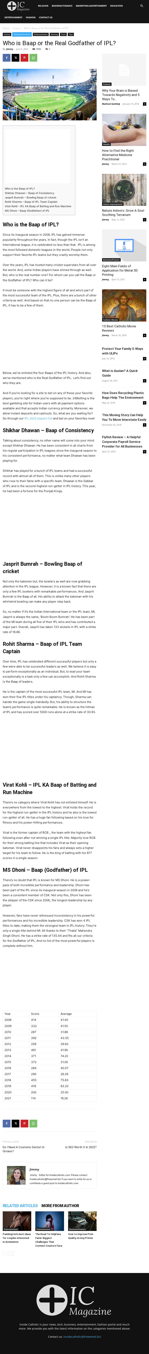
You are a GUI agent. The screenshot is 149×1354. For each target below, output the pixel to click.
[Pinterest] (24, 58)
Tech (63, 34)
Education (116, 5)
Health (106, 144)
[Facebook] (6, 58)
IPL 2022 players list (38, 418)
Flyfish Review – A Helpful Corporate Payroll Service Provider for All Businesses (122, 441)
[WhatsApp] (33, 58)
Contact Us (45, 17)
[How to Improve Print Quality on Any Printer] (82, 1221)
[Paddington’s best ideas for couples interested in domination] (17, 1221)
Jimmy (9, 48)
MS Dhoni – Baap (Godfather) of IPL (27, 210)
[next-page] (11, 1253)
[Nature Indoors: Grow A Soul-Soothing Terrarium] (124, 190)
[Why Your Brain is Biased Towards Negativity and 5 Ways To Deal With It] (124, 70)
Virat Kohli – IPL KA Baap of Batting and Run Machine (38, 206)
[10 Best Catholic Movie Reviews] (124, 305)
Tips (71, 34)
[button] (141, 6)
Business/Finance (62, 5)
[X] (15, 58)
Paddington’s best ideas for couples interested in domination (17, 1238)
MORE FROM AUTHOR (60, 1205)
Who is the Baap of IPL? (20, 188)
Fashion (31, 17)
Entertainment (13, 17)
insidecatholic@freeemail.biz (82, 1336)
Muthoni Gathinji (111, 103)
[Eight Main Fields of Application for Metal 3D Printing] (124, 245)
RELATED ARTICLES (20, 1205)
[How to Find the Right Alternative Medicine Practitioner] (124, 130)
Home (6, 28)
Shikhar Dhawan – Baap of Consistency (29, 193)
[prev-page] (5, 1253)
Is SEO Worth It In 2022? (81, 1147)
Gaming (54, 34)
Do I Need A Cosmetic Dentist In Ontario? (23, 1149)
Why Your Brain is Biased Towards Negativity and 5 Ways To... (121, 95)
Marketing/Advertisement (91, 5)
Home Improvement (112, 204)
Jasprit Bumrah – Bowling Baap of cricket (30, 197)
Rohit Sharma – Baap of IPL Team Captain (31, 201)
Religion (43, 5)
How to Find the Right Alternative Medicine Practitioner (118, 155)
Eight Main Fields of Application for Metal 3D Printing (120, 270)
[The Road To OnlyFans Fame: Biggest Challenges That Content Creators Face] (49, 1221)
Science (106, 84)
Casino (16, 28)
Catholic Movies (110, 319)
